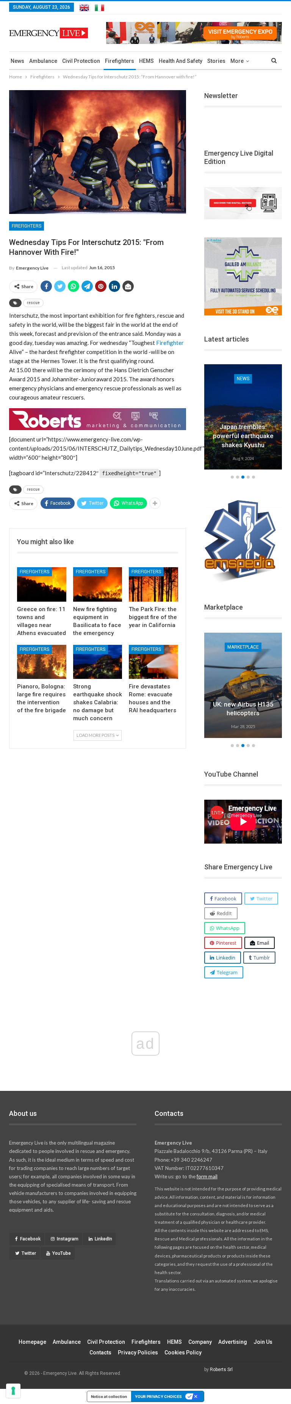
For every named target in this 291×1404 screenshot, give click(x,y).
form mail (207, 1176)
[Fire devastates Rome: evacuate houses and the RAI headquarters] (153, 662)
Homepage (32, 1342)
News (17, 61)
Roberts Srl (221, 1369)
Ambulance (43, 61)
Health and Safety (180, 61)
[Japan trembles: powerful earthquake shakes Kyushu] (243, 417)
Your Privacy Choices (158, 1396)
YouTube (61, 1253)
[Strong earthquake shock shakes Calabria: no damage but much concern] (97, 662)
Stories (216, 61)
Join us (262, 1342)
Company (200, 1342)
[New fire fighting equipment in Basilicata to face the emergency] (97, 584)
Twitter (29, 1253)
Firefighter (170, 342)
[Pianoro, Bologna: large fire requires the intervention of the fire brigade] (41, 662)
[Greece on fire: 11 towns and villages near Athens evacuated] (41, 584)
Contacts (100, 1352)
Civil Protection (81, 61)
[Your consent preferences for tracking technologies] (13, 1391)
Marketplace (243, 647)
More (237, 61)
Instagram (67, 1239)
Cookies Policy (183, 1352)
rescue (33, 303)
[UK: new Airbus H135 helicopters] (243, 685)
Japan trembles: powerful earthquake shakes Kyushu (243, 436)
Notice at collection (109, 1396)
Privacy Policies (138, 1352)
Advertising (232, 1342)
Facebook (30, 1239)
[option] (243, 418)
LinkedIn (103, 1239)
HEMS (146, 61)
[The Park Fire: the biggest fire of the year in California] (153, 584)
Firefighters (119, 61)
